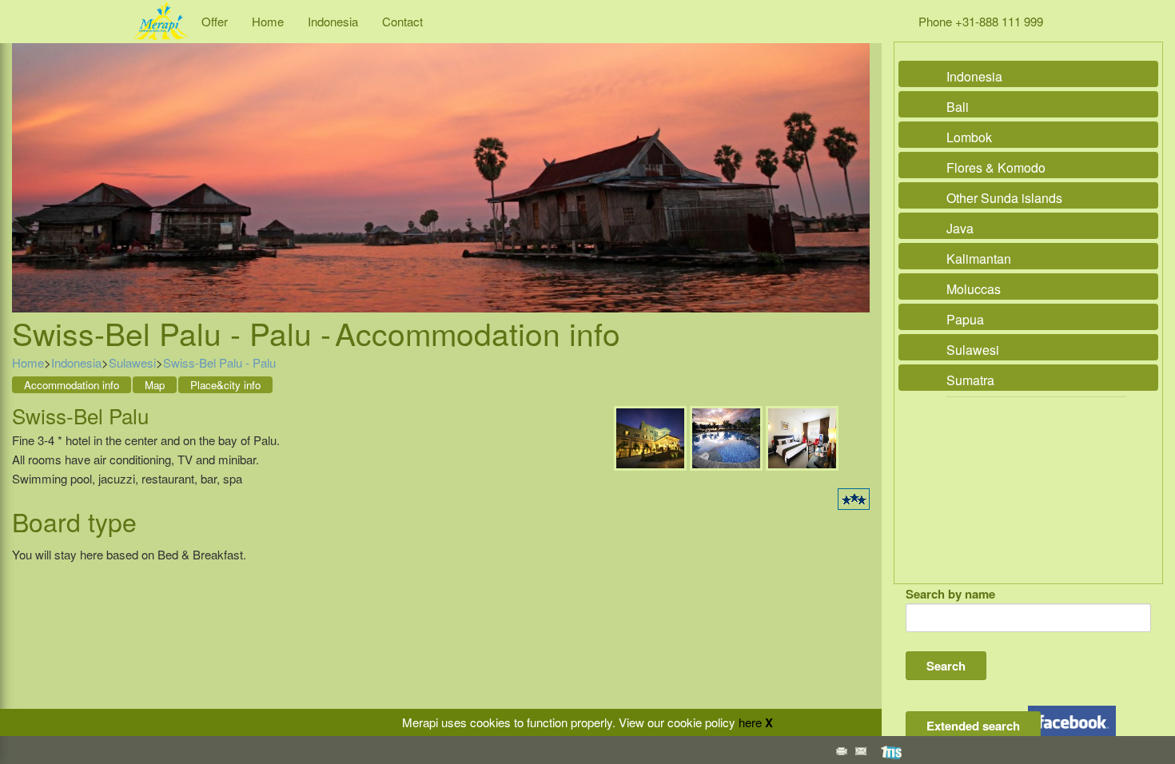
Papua (965, 319)
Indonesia (333, 21)
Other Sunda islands (1004, 198)
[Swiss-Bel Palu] (650, 436)
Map (155, 384)
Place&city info (225, 384)
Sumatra (970, 380)
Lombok (969, 137)
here (750, 722)
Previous (28, 160)
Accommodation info (71, 384)
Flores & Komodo (996, 167)
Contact (402, 21)
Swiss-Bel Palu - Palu (219, 362)
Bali (957, 106)
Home (268, 21)
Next (854, 160)
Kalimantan (978, 258)
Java (960, 228)
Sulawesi (132, 362)
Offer (214, 21)
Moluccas (973, 289)
